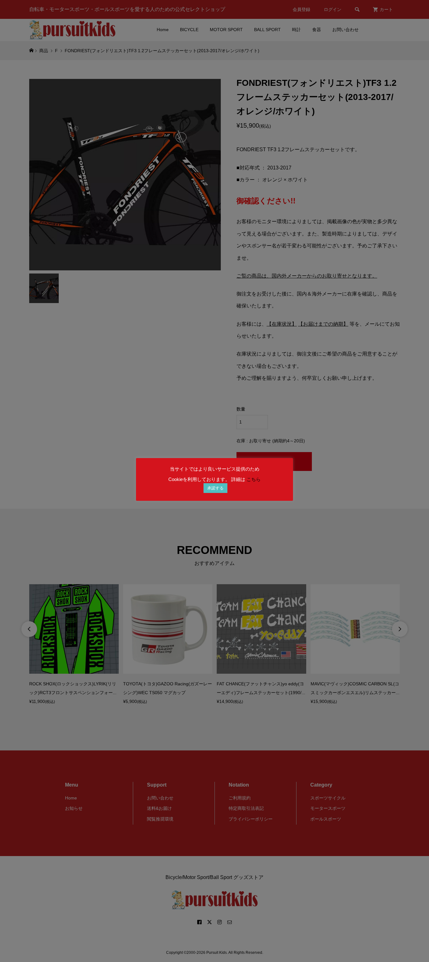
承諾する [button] (215, 488)
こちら (254, 479)
